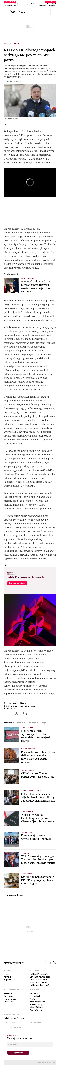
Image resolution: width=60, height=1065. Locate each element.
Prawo (22, 12)
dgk (6, 124)
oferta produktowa (12, 1027)
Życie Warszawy (37, 1010)
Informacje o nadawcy (40, 982)
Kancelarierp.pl (36, 1004)
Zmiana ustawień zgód (40, 977)
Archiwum (8, 1002)
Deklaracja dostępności (40, 985)
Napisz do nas (10, 979)
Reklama (8, 993)
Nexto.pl (33, 999)
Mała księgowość (37, 1002)
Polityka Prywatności (39, 974)
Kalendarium (35, 1023)
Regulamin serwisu (38, 979)
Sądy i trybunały (11, 43)
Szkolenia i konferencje (14, 1018)
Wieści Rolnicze (37, 1007)
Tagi (44, 722)
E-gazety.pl (35, 996)
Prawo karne (26, 853)
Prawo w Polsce (27, 811)
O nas (6, 974)
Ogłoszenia (9, 996)
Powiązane (9, 722)
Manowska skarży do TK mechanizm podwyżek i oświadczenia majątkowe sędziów (36, 286)
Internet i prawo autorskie (31, 791)
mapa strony (9, 1023)
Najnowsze (33, 722)
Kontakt (7, 977)
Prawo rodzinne (27, 727)
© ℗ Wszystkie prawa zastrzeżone (19, 706)
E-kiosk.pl (34, 993)
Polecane (21, 722)
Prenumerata (10, 999)
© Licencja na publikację (15, 703)
